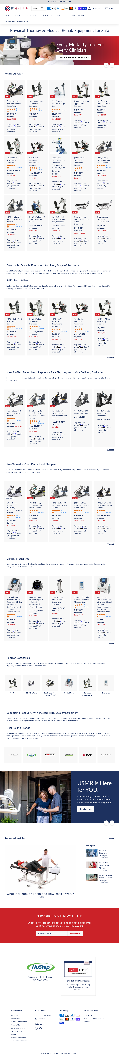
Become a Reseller (18, 1038)
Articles (14, 1034)
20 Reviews (18, 110)
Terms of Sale (16, 1025)
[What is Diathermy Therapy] (92, 853)
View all (110, 358)
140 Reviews (18, 420)
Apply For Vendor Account (94, 1018)
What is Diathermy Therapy (104, 853)
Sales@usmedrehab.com (16, 21)
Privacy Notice (16, 1031)
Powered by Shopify (68, 1053)
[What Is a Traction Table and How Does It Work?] (40, 868)
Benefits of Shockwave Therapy (104, 865)
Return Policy (16, 1018)
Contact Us (14, 812)
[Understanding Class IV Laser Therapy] (92, 877)
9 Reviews (86, 169)
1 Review (64, 110)
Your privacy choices (19, 1041)
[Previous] (106, 65)
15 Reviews (18, 516)
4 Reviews (41, 169)
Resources (33, 16)
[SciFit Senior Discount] (78, 969)
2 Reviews (41, 110)
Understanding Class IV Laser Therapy (106, 878)
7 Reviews (109, 166)
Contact (61, 16)
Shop (7, 16)
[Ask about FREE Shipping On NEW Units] (41, 967)
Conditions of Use (18, 1028)
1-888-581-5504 (78, 16)
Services (18, 16)
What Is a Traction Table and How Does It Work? (40, 894)
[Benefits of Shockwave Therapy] (92, 865)
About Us (47, 16)
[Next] (112, 65)
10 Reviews (41, 422)
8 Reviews (19, 226)
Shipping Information (19, 1022)
